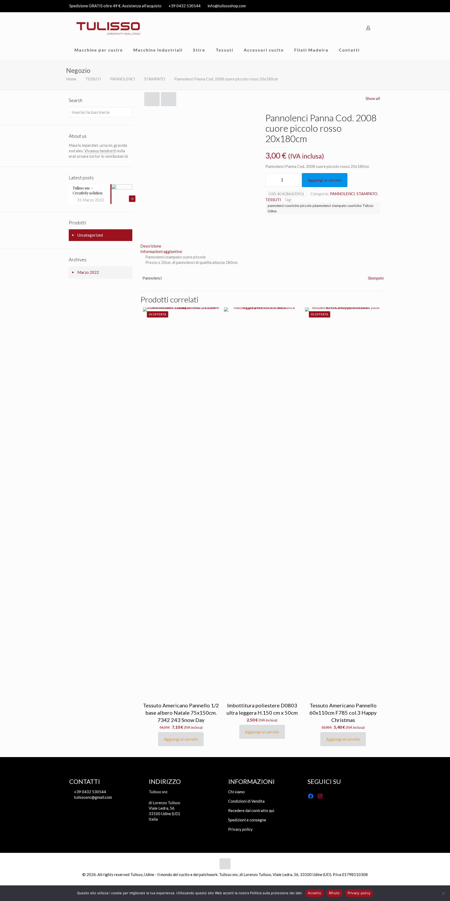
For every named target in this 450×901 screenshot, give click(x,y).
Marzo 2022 (88, 272)
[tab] (262, 246)
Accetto (314, 893)
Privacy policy (240, 829)
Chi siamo (236, 791)
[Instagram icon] (378, 6)
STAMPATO (154, 79)
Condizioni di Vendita (246, 801)
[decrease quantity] (271, 180)
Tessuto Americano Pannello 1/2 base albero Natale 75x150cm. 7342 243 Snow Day (181, 712)
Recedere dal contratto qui (251, 810)
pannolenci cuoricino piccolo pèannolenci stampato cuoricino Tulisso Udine (320, 208)
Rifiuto (334, 893)
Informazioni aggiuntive (161, 251)
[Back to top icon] (225, 863)
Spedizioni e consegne (247, 819)
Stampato (376, 278)
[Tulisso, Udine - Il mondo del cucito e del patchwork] (108, 27)
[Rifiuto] (443, 893)
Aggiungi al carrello (325, 180)
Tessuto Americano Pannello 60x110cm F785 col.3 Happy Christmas (343, 712)
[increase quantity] (293, 180)
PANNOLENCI (122, 79)
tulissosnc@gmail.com (92, 797)
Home (71, 79)
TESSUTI (93, 79)
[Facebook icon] (371, 6)
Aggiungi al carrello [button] (181, 739)
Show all (373, 98)
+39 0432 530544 (184, 5)
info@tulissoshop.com (227, 5)
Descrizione (150, 246)
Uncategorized (90, 235)
